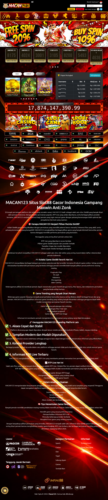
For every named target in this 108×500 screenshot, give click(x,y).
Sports (58, 443)
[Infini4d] (70, 192)
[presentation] (5, 34)
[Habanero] (22, 184)
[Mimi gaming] (85, 184)
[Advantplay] (96, 176)
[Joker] (33, 184)
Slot (57, 451)
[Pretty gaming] (33, 168)
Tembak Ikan (60, 468)
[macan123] (21, 122)
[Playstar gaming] (43, 184)
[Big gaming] (54, 168)
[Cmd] (22, 160)
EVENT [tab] (29, 74)
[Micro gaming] (12, 168)
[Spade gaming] (12, 184)
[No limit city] (17, 192)
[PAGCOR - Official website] (14, 444)
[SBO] (12, 160)
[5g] (85, 176)
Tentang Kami (86, 443)
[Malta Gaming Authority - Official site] (15, 455)
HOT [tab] (40, 74)
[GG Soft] (64, 160)
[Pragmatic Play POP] (54, 176)
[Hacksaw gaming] (49, 192)
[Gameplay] (22, 168)
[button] (29, 43)
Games (58, 464)
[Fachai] (96, 184)
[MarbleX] (22, 176)
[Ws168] (80, 192)
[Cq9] (54, 184)
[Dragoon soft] (38, 192)
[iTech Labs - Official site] (40, 444)
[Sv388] (91, 192)
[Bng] (64, 184)
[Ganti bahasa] (101, 2)
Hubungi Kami (86, 451)
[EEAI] (33, 176)
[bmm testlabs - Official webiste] (29, 450)
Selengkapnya (95, 75)
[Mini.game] (43, 168)
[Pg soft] (43, 176)
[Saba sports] (33, 160)
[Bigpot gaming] (75, 168)
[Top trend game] (64, 168)
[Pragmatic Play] (54, 160)
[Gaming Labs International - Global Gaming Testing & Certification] (12, 450)
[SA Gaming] (96, 168)
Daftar (80, 9)
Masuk (71, 9)
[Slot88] (75, 184)
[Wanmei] (85, 160)
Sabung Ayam (61, 460)
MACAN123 (56, 212)
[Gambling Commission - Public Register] (29, 444)
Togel (58, 456)
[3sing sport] (43, 160)
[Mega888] (59, 192)
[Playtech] (75, 160)
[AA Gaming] (64, 176)
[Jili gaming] (85, 168)
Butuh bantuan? (93, 2)
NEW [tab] (17, 74)
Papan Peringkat (87, 447)
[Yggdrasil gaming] (27, 192)
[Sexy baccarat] (96, 160)
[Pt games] (75, 176)
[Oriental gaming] (12, 176)
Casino (58, 447)
